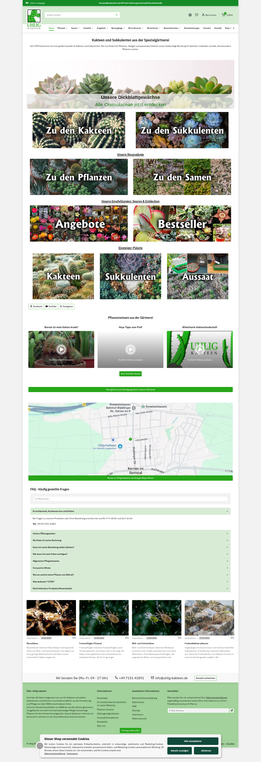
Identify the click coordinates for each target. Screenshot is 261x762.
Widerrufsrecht (139, 718)
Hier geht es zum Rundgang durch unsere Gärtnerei (130, 389)
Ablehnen (206, 750)
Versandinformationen (107, 717)
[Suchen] (116, 15)
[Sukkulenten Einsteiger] (130, 276)
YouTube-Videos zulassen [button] (61, 359)
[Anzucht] (197, 276)
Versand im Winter (42, 568)
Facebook (37, 306)
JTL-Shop (230, 743)
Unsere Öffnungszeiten (44, 533)
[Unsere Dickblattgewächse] (130, 84)
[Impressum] (190, 15)
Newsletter (102, 721)
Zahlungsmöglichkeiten (108, 713)
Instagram (67, 306)
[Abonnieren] (231, 710)
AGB (134, 706)
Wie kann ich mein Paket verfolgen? (50, 554)
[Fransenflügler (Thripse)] (104, 617)
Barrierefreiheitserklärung (144, 698)
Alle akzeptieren (193, 741)
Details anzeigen (179, 750)
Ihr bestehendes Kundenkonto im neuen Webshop (111, 704)
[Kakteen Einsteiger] (63, 276)
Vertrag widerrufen (130, 730)
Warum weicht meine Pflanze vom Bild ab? (53, 574)
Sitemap (136, 710)
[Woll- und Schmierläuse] (156, 617)
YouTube (52, 306)
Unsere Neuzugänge (130, 155)
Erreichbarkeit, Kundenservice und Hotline (53, 511)
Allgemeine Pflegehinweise (46, 561)
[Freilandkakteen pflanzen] (209, 617)
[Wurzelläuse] (51, 617)
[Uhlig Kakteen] (34, 19)
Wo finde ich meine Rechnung (47, 540)
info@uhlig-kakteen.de (171, 678)
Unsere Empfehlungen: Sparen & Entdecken (131, 201)
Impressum (137, 714)
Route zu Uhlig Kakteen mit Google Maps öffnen (131, 478)
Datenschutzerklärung (216, 697)
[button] (196, 15)
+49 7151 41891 (131, 678)
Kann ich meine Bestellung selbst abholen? (53, 547)
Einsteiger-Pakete (131, 248)
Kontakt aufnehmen (205, 678)
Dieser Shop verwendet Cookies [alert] (66, 739)
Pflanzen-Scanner (105, 709)
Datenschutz (138, 702)
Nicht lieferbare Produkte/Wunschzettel (52, 588)
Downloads (102, 698)
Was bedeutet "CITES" (44, 581)
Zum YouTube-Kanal (130, 373)
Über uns (101, 725)
